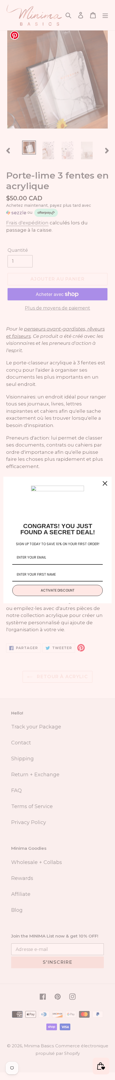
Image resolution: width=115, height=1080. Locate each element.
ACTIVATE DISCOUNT (58, 590)
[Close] (105, 483)
